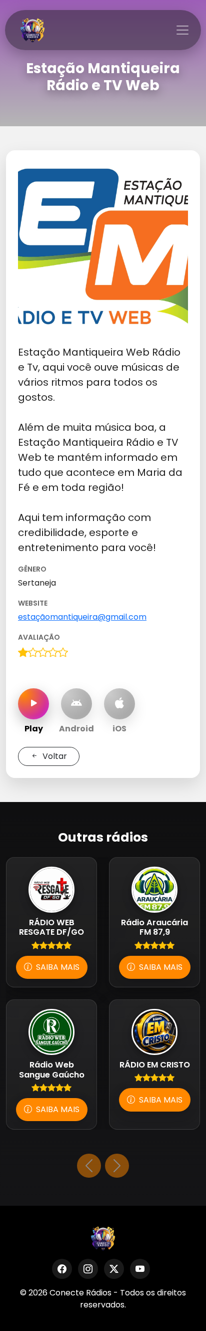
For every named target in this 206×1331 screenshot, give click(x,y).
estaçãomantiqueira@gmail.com (82, 617)
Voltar (53, 756)
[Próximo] (117, 1166)
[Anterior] (89, 1166)
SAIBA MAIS (57, 967)
